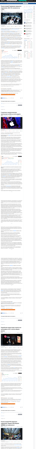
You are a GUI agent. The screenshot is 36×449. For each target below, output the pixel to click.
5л (6, 53)
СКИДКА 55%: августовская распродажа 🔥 (22, 0)
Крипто (27, 2)
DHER (20, 46)
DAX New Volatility (9, 76)
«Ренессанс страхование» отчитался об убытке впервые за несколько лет (29, 33)
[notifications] (33, 0)
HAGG (9, 42)
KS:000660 (5, 356)
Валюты (24, 6)
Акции (31, 6)
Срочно (8, 2)
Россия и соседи (21, 2)
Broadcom (4, 176)
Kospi (14, 367)
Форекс (10, 2)
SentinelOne (11, 265)
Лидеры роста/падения (27, 38)
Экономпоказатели (24, 2)
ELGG (12, 61)
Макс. (7, 53)
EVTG (19, 65)
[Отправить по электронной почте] (11, 407)
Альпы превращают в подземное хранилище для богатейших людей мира (29, 23)
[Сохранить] (18, 11)
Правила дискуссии (2, 106)
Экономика (19, 2)
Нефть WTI (25, 13)
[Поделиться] (17, 11)
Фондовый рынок (16, 2)
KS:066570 (8, 364)
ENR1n (8, 39)
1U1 (11, 62)
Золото (24, 14)
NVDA (9, 174)
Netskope (2, 290)
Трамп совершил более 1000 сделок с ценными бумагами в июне (29, 28)
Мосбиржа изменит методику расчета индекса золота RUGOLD (29, 25)
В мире (29, 2)
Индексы (27, 6)
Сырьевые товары (12, 2)
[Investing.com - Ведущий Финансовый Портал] (3, 0)
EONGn (8, 33)
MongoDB (14, 230)
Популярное (7, 2)
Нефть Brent (25, 12)
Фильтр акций (23, 1)
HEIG (16, 37)
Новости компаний (31, 2)
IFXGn (19, 34)
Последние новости (3, 2)
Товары (29, 6)
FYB (13, 64)
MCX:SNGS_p (18, 447)
